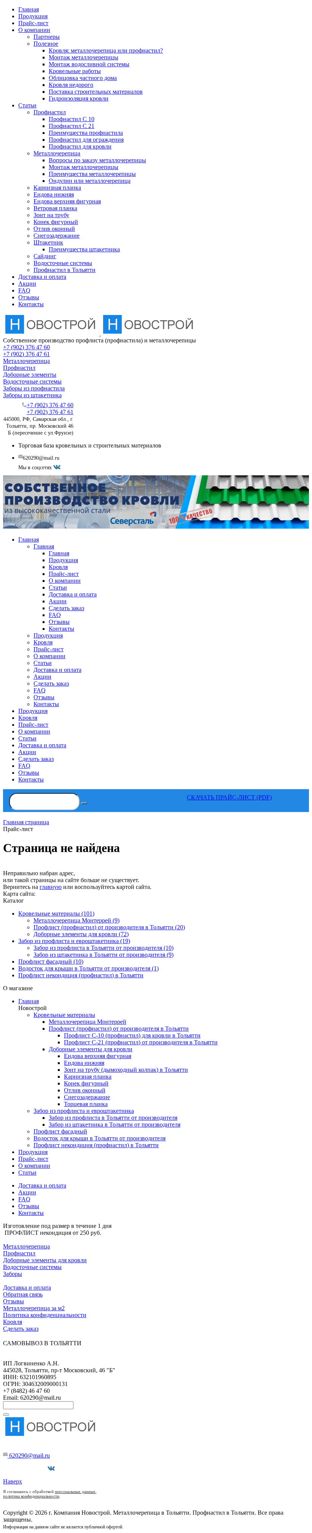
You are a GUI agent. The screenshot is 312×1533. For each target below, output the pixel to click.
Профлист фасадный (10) (50, 961)
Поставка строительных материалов (96, 91)
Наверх (12, 1481)
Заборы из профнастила (34, 388)
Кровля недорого (71, 85)
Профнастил (49, 112)
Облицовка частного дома (83, 78)
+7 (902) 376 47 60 (26, 347)
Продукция (33, 16)
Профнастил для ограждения (86, 139)
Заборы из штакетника (32, 395)
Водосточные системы (62, 263)
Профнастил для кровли (80, 146)
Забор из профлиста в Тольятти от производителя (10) (103, 948)
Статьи (27, 105)
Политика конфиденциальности (44, 1315)
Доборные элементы (29, 374)
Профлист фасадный (60, 1131)
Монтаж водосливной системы (89, 64)
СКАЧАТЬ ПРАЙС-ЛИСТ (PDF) (229, 797)
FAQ (24, 290)
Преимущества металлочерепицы (92, 174)
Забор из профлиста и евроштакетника (83, 1111)
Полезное (45, 43)
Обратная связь (23, 1294)
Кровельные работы (75, 71)
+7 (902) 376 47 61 (26, 354)
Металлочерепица (56, 153)
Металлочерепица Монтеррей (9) (76, 920)
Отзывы (28, 297)
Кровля (12, 1322)
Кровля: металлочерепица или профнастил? (106, 50)
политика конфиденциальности (31, 1496)
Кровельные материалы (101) (56, 913)
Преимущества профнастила (86, 132)
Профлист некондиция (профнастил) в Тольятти (80, 975)
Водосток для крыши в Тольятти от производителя (99, 1138)
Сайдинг (44, 256)
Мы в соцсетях (28, 1468)
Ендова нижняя (53, 194)
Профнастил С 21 (71, 126)
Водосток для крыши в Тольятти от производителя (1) (88, 968)
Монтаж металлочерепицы (83, 57)
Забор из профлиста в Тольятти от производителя (113, 1117)
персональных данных (75, 1491)
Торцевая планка (86, 1104)
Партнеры (46, 37)
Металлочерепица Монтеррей (87, 1021)
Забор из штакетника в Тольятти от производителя (114, 1124)
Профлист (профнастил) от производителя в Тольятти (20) (109, 927)
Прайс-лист (33, 23)
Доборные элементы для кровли (90, 1049)
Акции (27, 283)
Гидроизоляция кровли (78, 98)
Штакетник (48, 242)
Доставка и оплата (42, 276)
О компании (34, 30)
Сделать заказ (20, 1328)
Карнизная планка (57, 187)
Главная (28, 9)
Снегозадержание (56, 235)
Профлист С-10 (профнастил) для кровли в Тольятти (132, 1035)
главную (51, 887)
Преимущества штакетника (84, 249)
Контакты (31, 304)
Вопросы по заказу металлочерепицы (97, 160)
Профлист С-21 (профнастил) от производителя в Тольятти (141, 1042)
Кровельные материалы (64, 1015)
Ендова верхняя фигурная (67, 201)
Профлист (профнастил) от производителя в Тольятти (119, 1028)
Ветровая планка (55, 208)
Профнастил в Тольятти (64, 270)
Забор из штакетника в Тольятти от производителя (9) (103, 954)
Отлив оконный (54, 228)
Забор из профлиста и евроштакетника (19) (74, 941)
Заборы (12, 1274)
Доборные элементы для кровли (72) (81, 934)
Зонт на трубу (51, 215)
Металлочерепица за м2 (34, 1308)
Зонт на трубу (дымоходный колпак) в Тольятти (126, 1069)
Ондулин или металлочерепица (90, 180)
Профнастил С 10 (71, 119)
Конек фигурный (55, 222)
